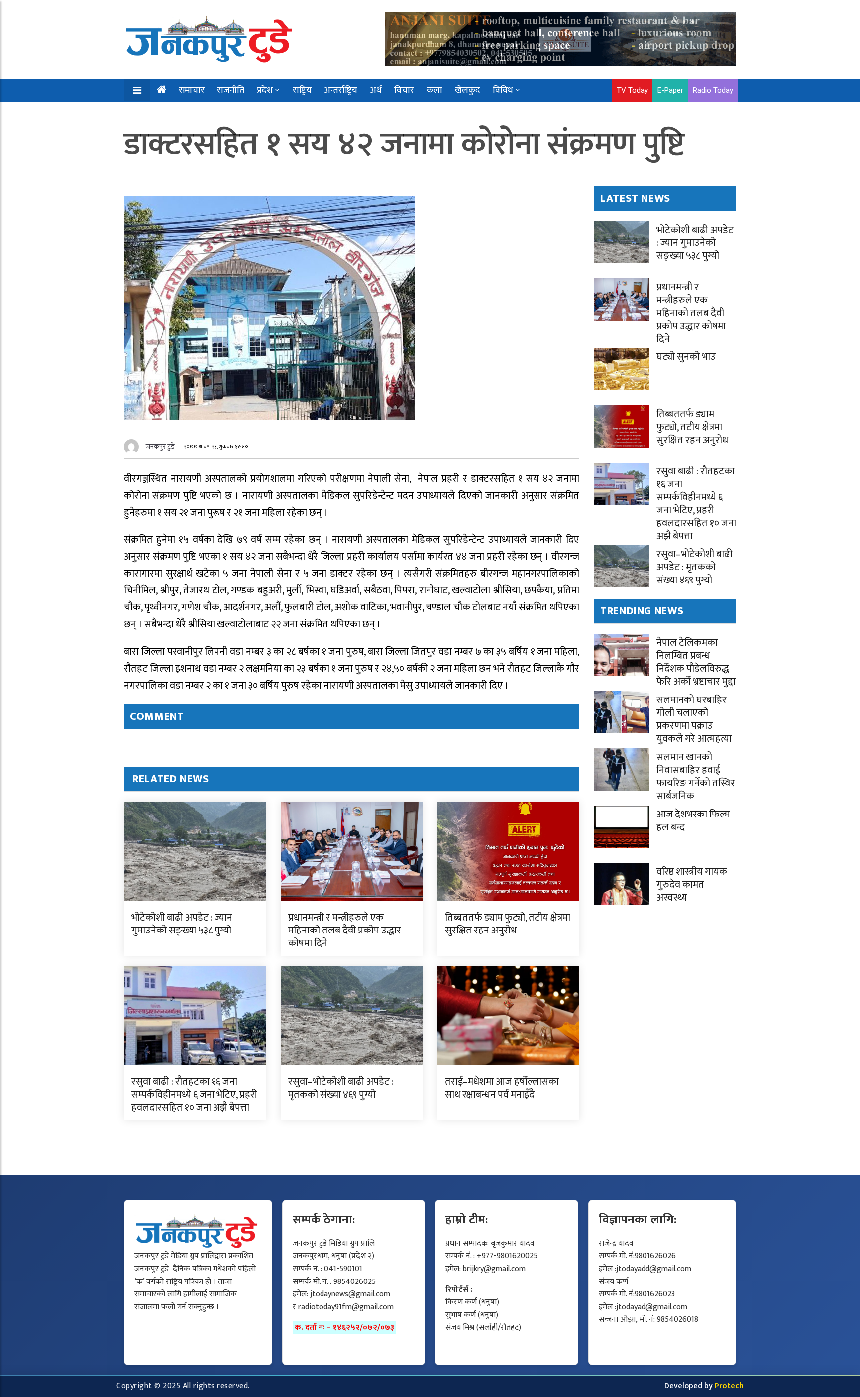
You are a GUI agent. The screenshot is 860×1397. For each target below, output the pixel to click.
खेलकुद (467, 90)
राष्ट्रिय (302, 90)
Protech (729, 1386)
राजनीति (230, 90)
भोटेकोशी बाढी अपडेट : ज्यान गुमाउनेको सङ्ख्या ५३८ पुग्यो (181, 924)
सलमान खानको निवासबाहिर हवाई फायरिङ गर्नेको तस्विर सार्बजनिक (695, 777)
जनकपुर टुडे (160, 446)
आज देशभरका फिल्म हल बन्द (693, 821)
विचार (404, 90)
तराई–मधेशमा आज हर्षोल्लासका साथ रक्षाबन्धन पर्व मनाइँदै (502, 1088)
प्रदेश (265, 90)
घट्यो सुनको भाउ (686, 357)
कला (434, 90)
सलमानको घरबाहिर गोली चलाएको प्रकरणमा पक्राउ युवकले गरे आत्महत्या (694, 719)
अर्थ (376, 90)
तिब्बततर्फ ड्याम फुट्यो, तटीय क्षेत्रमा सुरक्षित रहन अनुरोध (507, 924)
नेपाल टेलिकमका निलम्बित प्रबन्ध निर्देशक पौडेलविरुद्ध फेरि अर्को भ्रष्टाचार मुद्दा (696, 662)
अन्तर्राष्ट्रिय (340, 90)
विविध (503, 90)
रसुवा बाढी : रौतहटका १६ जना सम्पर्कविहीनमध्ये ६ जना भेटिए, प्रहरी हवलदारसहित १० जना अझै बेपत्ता (194, 1094)
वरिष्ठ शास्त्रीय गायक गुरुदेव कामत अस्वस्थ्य (691, 884)
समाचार (192, 90)
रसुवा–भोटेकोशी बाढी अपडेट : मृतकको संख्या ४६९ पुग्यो (341, 1088)
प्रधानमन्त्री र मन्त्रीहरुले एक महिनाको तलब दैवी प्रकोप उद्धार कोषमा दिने (344, 930)
